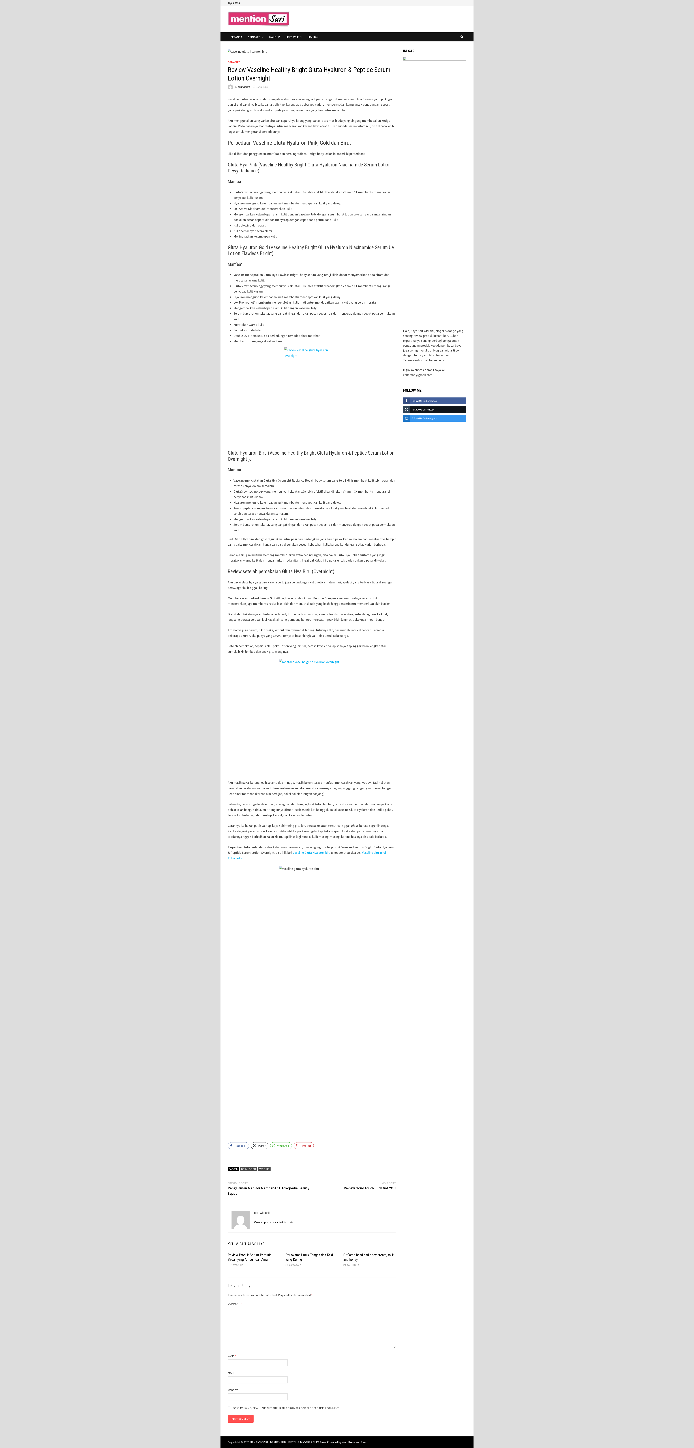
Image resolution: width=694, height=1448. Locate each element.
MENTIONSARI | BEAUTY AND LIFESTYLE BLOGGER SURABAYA (288, 1442)
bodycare (234, 62)
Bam (364, 1442)
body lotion (248, 1169)
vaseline (264, 1169)
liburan (313, 37)
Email (232, 1373)
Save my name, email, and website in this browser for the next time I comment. (286, 1408)
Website (233, 1390)
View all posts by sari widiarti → (273, 1222)
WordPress (348, 1442)
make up (274, 37)
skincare (254, 37)
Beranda (236, 37)
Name (232, 1356)
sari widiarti (244, 86)
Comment (235, 1303)
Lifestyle (292, 37)
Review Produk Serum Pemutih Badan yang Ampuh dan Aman (249, 1257)
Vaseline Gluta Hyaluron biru (311, 852)
